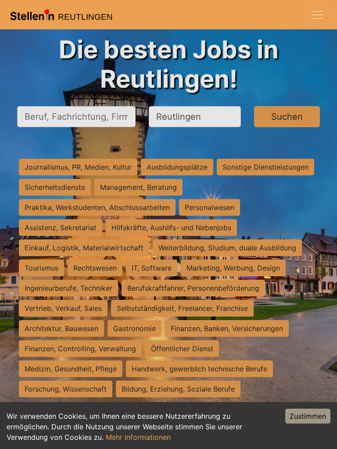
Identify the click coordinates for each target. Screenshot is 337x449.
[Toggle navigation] (317, 15)
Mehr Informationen (138, 437)
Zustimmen (308, 416)
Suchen (287, 116)
